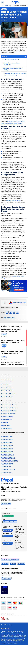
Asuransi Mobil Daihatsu (7, 454)
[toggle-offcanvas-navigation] (2, 2)
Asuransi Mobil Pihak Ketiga (8, 393)
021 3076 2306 (8, 530)
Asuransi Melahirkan (6, 419)
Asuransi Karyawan (6, 428)
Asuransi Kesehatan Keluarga (9, 410)
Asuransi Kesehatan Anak (8, 413)
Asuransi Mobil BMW (6, 472)
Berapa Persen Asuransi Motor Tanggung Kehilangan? (12, 352)
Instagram (16, 559)
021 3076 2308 (8, 536)
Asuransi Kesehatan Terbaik (8, 405)
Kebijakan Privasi (5, 628)
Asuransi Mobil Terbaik (7, 379)
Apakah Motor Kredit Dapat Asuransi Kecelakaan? (11, 330)
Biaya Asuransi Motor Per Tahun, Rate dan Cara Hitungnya (13, 341)
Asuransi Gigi (4, 422)
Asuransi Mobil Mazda (7, 448)
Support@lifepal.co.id (10, 521)
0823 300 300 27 (9, 516)
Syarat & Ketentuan (6, 625)
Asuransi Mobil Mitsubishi (8, 457)
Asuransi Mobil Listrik (7, 396)
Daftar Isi (4, 56)
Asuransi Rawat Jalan (7, 416)
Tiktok (14, 563)
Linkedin (22, 563)
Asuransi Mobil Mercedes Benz (9, 460)
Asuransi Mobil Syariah (7, 388)
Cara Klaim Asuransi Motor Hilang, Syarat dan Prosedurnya (12, 364)
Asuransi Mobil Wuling (7, 451)
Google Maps (7, 503)
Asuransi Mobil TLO (6, 385)
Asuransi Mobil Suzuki (7, 442)
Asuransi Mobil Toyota (7, 436)
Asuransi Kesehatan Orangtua (9, 407)
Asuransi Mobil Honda (7, 439)
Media (3, 5)
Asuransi (6, 5)
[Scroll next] (26, 365)
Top (25, 642)
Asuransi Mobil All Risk (7, 382)
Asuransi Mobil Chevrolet (8, 469)
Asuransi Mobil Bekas (7, 391)
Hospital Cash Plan (6, 425)
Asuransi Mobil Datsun (7, 463)
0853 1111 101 (7, 578)
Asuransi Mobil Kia (6, 466)
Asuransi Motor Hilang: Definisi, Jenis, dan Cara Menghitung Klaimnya (13, 122)
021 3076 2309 (8, 543)
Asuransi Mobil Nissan (7, 445)
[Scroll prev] (26, 329)
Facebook (6, 559)
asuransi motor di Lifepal (13, 200)
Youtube (6, 563)
